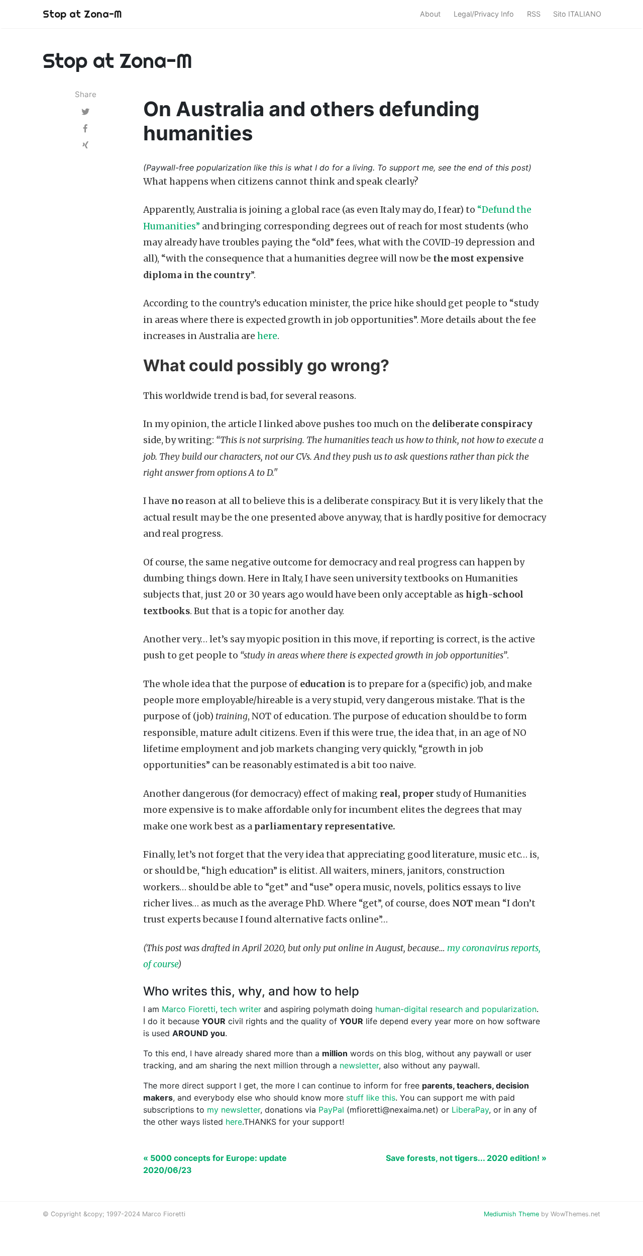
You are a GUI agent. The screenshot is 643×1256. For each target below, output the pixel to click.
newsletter (359, 1065)
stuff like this (370, 1098)
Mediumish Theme (511, 1214)
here (267, 336)
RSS (534, 14)
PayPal (331, 1110)
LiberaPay (470, 1110)
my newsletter (233, 1110)
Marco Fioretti (189, 1009)
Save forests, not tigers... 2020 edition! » (466, 1158)
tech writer (240, 1009)
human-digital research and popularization (456, 1009)
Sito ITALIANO (577, 14)
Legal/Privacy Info (484, 14)
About (430, 14)
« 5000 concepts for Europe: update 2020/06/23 (215, 1164)
